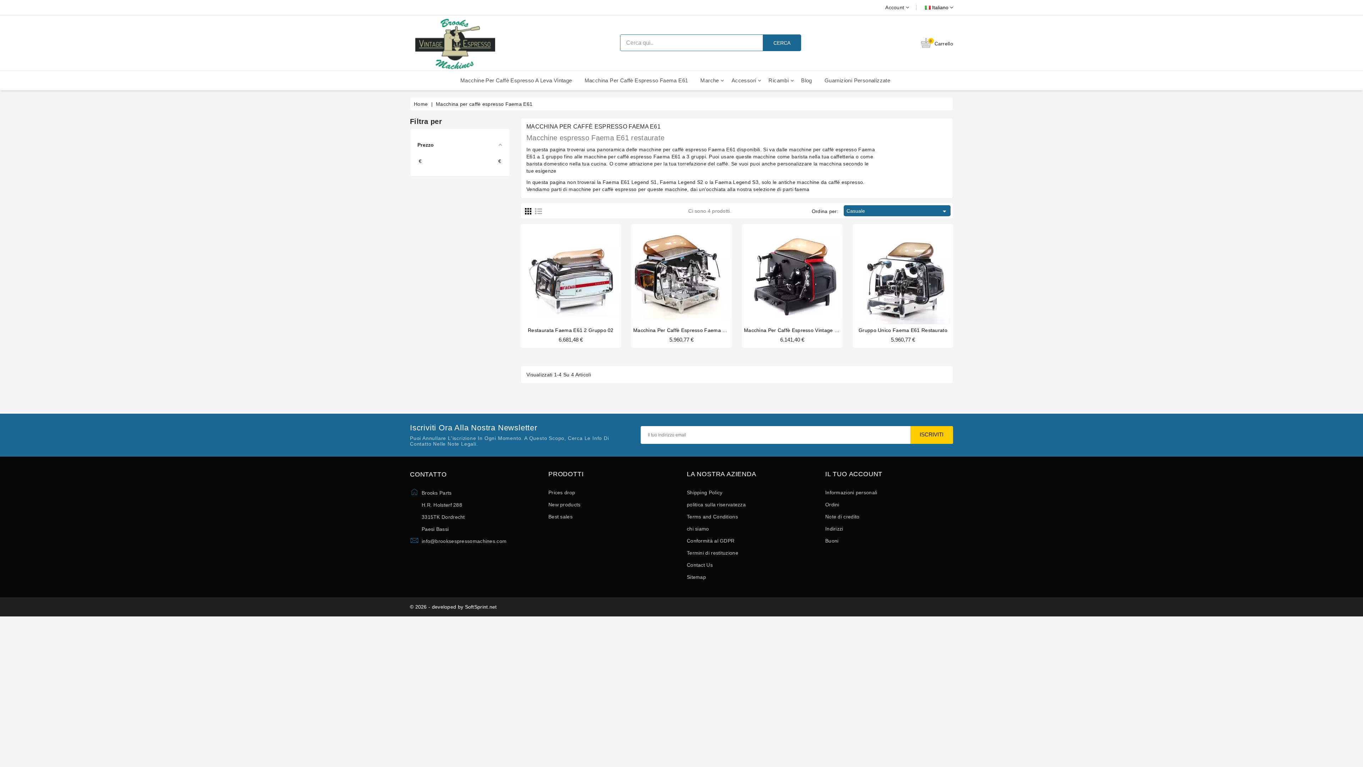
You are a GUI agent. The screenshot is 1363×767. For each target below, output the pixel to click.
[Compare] (570, 270)
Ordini (832, 504)
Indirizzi (834, 529)
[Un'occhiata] (584, 270)
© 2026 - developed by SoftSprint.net (453, 607)
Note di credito (842, 517)
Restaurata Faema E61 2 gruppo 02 (571, 330)
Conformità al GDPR (710, 541)
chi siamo (698, 529)
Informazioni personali (851, 492)
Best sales (560, 517)
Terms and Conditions (712, 517)
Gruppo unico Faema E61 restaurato (903, 330)
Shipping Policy (705, 492)
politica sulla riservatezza (716, 504)
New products (564, 504)
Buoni (832, 541)
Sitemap (696, 577)
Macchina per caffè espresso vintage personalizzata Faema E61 (821, 330)
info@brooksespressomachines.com (464, 541)
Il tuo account (853, 474)
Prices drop (561, 492)
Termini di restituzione (712, 553)
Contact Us (700, 565)
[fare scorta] (557, 270)
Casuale (898, 211)
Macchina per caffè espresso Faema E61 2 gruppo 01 (698, 330)
